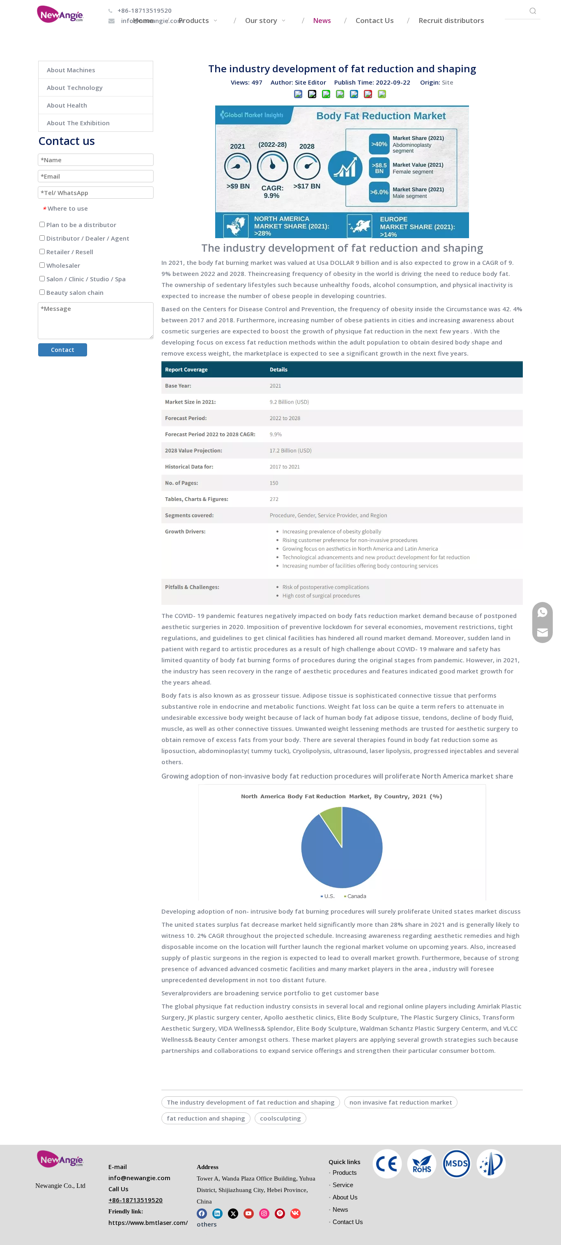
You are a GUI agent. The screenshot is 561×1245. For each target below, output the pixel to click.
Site (447, 82)
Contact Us (348, 1221)
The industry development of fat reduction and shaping (251, 1102)
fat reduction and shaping (206, 1118)
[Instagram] (264, 1212)
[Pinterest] (280, 1212)
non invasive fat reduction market (400, 1102)
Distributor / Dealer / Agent (87, 238)
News (340, 1209)
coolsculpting (280, 1118)
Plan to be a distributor (80, 225)
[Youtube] (249, 1212)
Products (345, 1172)
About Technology (75, 87)
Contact (62, 350)
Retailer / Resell (69, 252)
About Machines (71, 70)
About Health (67, 105)
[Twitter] (233, 1212)
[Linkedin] (217, 1212)
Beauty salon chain (74, 292)
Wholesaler (62, 265)
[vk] (295, 1212)
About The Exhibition (78, 123)
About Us (345, 1197)
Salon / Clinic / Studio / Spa (85, 279)
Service (343, 1184)
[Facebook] (202, 1212)
